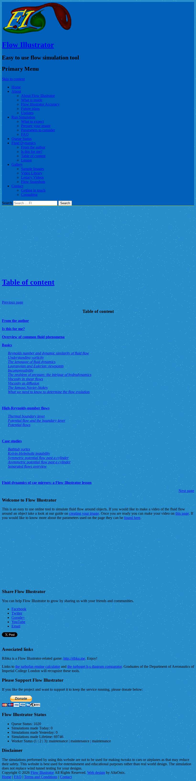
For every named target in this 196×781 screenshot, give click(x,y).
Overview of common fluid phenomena (33, 337)
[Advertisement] (98, 239)
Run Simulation (23, 117)
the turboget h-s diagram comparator (94, 666)
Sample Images (32, 169)
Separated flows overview (27, 466)
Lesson (26, 160)
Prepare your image (35, 126)
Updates (27, 113)
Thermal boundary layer (26, 416)
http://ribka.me (74, 658)
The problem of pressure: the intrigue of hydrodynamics (49, 375)
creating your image (84, 513)
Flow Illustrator (28, 44)
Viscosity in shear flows (25, 379)
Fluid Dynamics (23, 143)
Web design (96, 772)
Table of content (33, 156)
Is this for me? (31, 152)
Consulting (29, 195)
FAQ (25, 134)
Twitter (16, 613)
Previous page (12, 302)
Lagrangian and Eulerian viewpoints (36, 366)
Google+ (18, 617)
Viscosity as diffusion (23, 383)
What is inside (31, 100)
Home (16, 87)
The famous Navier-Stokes (28, 387)
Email (15, 626)
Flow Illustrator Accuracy (40, 104)
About (16, 91)
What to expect (32, 121)
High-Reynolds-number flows (25, 408)
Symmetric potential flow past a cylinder (38, 458)
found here (132, 518)
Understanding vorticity (26, 357)
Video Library (31, 173)
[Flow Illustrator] (38, 33)
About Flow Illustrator (38, 96)
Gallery (17, 164)
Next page (186, 491)
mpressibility (20, 370)
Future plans (30, 109)
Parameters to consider (38, 130)
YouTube (18, 622)
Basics (7, 345)
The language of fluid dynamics (31, 362)
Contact (17, 186)
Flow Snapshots (33, 182)
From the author (33, 147)
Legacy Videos (32, 177)
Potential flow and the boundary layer (36, 420)
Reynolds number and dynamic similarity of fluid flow (48, 353)
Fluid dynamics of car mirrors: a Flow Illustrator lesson (47, 483)
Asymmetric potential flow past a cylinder (39, 462)
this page (182, 513)
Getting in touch (33, 190)
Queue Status (21, 139)
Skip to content (13, 79)
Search (7, 203)
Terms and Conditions (40, 777)
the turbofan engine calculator (37, 666)
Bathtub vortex (19, 449)
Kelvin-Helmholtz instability (29, 453)
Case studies (12, 441)
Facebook (18, 609)
